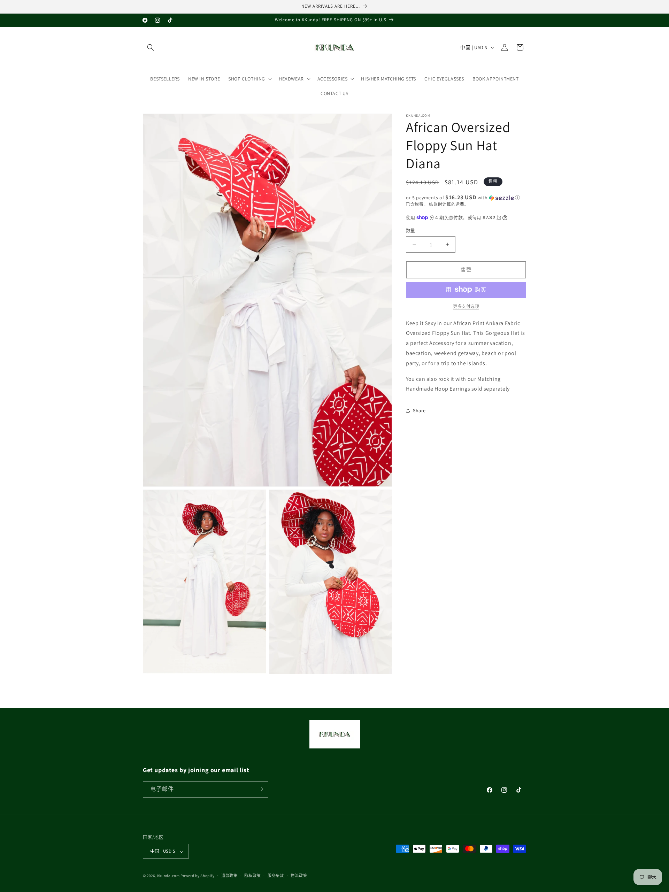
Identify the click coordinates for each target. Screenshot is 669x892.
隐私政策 (252, 875)
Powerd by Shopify (197, 876)
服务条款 (276, 875)
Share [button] (419, 410)
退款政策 (229, 875)
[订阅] (260, 789)
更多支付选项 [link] (466, 306)
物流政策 (299, 875)
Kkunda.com (169, 876)
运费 (459, 204)
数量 (410, 230)
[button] (150, 47)
